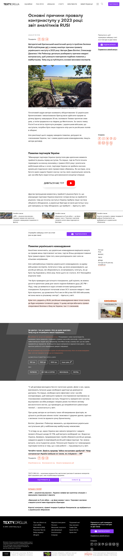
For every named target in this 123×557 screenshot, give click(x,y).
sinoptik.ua (101, 265)
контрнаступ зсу (49, 463)
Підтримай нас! (74, 522)
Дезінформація (56, 530)
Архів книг (73, 532)
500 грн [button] (43, 362)
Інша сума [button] (65, 362)
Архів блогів (73, 530)
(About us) (42, 522)
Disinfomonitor (56, 532)
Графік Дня (73, 527)
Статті (35, 525)
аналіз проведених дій (65, 463)
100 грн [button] (32, 362)
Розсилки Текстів (39, 530)
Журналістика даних (58, 522)
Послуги (54, 525)
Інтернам (54, 535)
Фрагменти (37, 527)
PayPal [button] (76, 372)
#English (36, 535)
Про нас (36, 522)
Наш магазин (74, 525)
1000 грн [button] (54, 362)
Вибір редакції (38, 532)
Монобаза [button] (64, 372)
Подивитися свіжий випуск (107, 49)
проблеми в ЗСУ (35, 463)
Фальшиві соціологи (58, 527)
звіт (46, 47)
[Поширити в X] (43, 39)
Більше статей (35, 489)
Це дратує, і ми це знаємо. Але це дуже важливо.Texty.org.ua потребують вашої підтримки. (49, 331)
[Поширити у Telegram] (46, 39)
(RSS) (39, 525)
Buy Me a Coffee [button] (48, 372)
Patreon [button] (33, 372)
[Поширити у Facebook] (39, 39)
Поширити (32, 39)
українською (20, 545)
